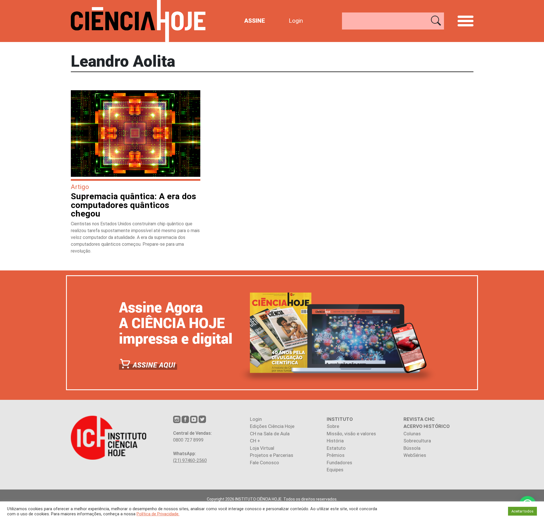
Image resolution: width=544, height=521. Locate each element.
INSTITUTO (340, 419)
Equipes (335, 469)
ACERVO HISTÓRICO (426, 426)
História (335, 441)
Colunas (412, 433)
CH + (255, 441)
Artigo (80, 186)
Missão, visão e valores (351, 433)
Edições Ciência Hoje (272, 426)
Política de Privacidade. (158, 513)
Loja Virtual (262, 448)
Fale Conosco (264, 462)
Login (296, 20)
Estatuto (336, 448)
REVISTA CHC (419, 419)
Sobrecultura (417, 441)
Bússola (411, 448)
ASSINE (254, 20)
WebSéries (414, 455)
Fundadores (339, 462)
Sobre (333, 426)
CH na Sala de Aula (270, 433)
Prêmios (336, 455)
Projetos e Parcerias (271, 455)
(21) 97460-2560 (190, 460)
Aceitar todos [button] (522, 511)
